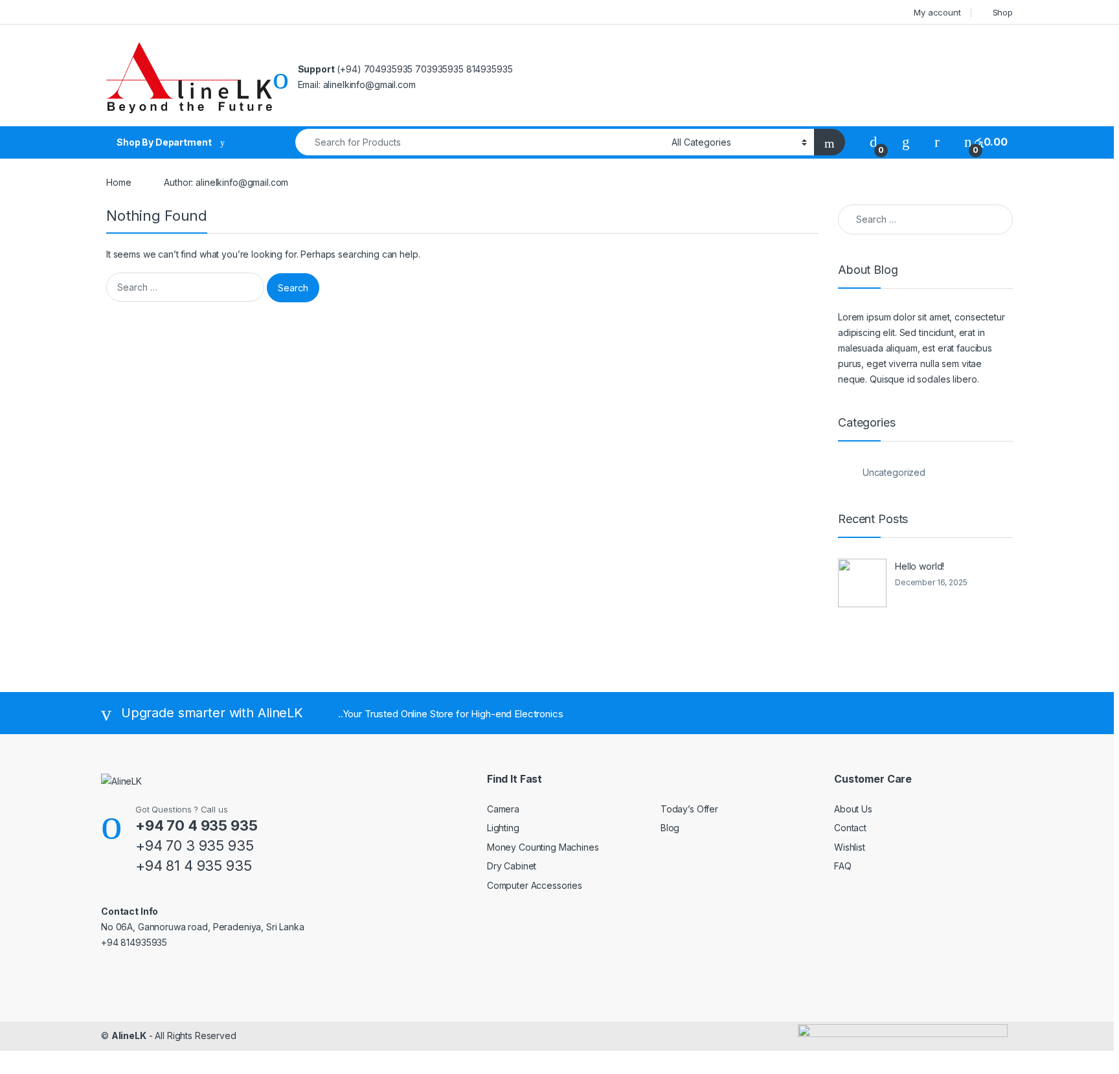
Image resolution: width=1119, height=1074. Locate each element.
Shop (1003, 12)
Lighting (503, 827)
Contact (850, 827)
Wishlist (849, 847)
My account (937, 12)
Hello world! (919, 566)
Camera (503, 808)
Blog (670, 827)
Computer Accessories (534, 885)
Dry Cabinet (511, 865)
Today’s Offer (689, 808)
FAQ (843, 865)
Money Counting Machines (543, 847)
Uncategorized (894, 472)
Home (118, 182)
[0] (873, 142)
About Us (853, 808)
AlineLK (128, 1035)
